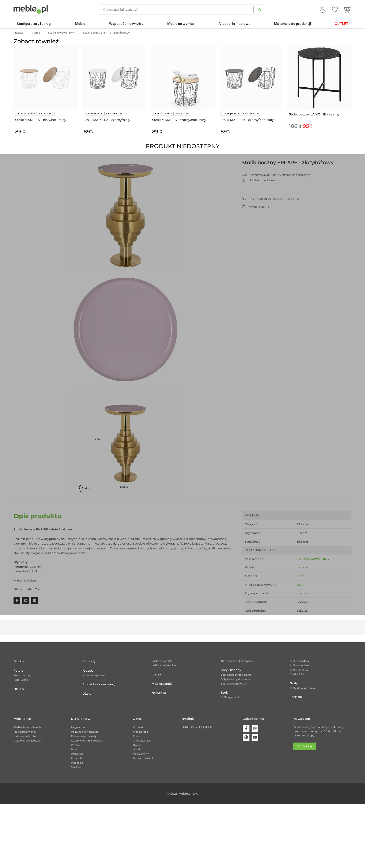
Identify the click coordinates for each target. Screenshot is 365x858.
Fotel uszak (21, 679)
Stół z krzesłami (299, 665)
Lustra (156, 674)
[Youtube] (255, 737)
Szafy (294, 683)
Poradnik (76, 758)
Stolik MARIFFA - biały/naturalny (40, 120)
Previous (12, 95)
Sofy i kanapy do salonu (236, 674)
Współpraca (140, 731)
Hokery (19, 689)
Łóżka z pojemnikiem (165, 665)
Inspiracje (77, 762)
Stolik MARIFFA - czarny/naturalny (179, 120)
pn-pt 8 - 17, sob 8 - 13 (274, 198)
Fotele (18, 670)
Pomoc (75, 745)
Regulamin (78, 727)
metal (301, 576)
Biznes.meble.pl (143, 758)
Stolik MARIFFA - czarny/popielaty (247, 120)
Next (352, 95)
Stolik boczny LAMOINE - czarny (314, 114)
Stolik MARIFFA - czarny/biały (107, 120)
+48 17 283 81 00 (197, 727)
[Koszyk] (347, 9)
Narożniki (159, 693)
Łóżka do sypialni (162, 661)
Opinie (137, 745)
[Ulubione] (335, 9)
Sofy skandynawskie (234, 683)
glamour (303, 593)
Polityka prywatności (84, 731)
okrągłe (302, 567)
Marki (136, 749)
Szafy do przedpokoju (303, 688)
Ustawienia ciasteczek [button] (27, 740)
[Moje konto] (323, 9)
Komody (89, 661)
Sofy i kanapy (231, 670)
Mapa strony (141, 753)
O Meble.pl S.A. (142, 740)
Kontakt (138, 727)
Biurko (19, 661)
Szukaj (260, 9)
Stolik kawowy (299, 669)
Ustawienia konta (25, 736)
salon (301, 585)
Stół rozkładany (299, 661)
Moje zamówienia (25, 731)
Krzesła (88, 670)
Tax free (76, 767)
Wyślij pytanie (259, 206)
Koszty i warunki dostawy (87, 740)
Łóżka (87, 693)
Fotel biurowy (22, 675)
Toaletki (296, 697)
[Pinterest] (246, 737)
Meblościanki (162, 684)
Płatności (77, 753)
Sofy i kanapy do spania (236, 679)
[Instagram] (255, 728)
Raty (74, 749)
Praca (136, 736)
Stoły (225, 692)
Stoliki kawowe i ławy (313, 559)
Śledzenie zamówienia (27, 727)
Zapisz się (305, 746)
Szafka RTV (297, 674)
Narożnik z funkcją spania (237, 661)
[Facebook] (246, 728)
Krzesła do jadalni (94, 675)
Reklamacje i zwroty (84, 736)
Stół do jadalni (230, 697)
